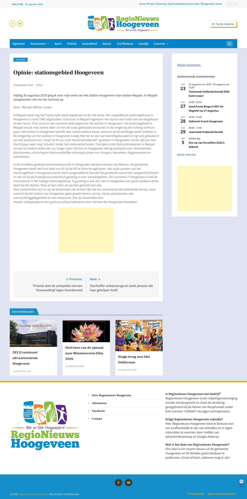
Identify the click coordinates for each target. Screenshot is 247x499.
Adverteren (99, 403)
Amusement (38, 43)
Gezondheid (89, 43)
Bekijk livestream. (189, 65)
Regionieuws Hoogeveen (33, 494)
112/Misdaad (125, 43)
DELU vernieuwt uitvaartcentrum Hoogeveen (25, 358)
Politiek (72, 43)
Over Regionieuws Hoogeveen (111, 395)
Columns (159, 43)
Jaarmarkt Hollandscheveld (206, 132)
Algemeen (18, 43)
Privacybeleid (196, 493)
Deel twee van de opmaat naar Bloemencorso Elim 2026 (84, 353)
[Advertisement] (86, 230)
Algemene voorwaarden (222, 493)
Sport (57, 43)
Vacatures (98, 411)
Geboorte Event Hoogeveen (206, 121)
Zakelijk (143, 43)
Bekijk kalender (186, 154)
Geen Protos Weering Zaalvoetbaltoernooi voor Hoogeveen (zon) (180, 3)
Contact (97, 419)
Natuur (106, 43)
